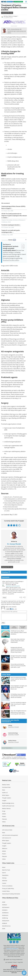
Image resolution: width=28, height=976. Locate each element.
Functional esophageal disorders (10, 225)
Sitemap (4, 878)
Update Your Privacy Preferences (13, 959)
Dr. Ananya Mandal (14, 544)
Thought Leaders (6, 798)
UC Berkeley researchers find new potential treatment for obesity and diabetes (18, 695)
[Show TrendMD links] (26, 239)
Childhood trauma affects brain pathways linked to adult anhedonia (19, 632)
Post (3, 622)
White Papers (5, 795)
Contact (4, 883)
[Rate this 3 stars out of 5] (14, 525)
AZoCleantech (5, 907)
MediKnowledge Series (8, 803)
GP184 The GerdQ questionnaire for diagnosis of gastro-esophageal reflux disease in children (14, 215)
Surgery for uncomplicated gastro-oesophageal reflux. (10, 231)
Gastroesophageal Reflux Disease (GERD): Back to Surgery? (13, 207)
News (3, 790)
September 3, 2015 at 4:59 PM (13, 586)
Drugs (3, 811)
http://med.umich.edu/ (11, 507)
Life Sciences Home (7, 830)
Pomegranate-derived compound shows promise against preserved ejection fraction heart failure (17, 650)
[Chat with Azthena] (24, 973)
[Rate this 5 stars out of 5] (19, 525)
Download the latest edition (11, 260)
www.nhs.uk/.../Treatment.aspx (13, 497)
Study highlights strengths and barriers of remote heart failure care (19, 687)
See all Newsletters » (7, 748)
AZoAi (3, 928)
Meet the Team (6, 870)
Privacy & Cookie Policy (8, 888)
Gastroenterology (13, 733)
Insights (4, 800)
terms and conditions (12, 948)
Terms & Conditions (7, 886)
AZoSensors (5, 915)
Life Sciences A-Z (6, 838)
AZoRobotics (5, 912)
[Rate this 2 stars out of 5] (11, 525)
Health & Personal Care (8, 806)
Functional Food (6, 787)
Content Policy (6, 891)
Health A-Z (5, 792)
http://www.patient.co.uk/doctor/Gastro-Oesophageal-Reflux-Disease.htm (15, 500)
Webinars (4, 848)
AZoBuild (4, 923)
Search (4, 872)
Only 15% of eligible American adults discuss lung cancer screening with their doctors (18, 712)
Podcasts (4, 819)
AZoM (3, 902)
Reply (4, 597)
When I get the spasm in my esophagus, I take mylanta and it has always (13, 582)
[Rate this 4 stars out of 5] (16, 525)
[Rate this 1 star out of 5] (8, 525)
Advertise (4, 880)
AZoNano (4, 904)
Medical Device (12, 740)
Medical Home (6, 784)
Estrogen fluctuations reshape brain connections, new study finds (18, 657)
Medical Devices (6, 808)
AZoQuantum (5, 920)
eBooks (4, 814)
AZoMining (5, 918)
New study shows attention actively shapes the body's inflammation (18, 640)
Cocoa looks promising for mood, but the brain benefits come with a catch (18, 665)
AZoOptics (4, 910)
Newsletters (5, 875)
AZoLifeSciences (6, 926)
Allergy (10, 725)
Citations (5, 572)
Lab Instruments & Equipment (10, 835)
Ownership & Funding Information (11, 894)
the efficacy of (17, 289)
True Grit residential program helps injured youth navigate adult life (18, 704)
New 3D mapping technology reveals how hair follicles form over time (18, 679)
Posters (4, 816)
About (3, 867)
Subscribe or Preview (13, 727)
